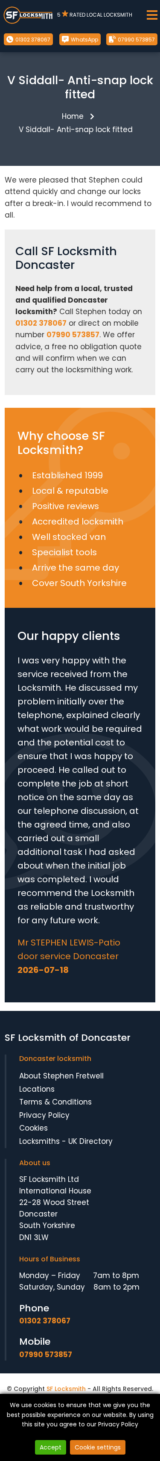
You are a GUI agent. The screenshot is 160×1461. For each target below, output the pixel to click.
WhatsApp (84, 39)
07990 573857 (135, 39)
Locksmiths (39, 1141)
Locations (37, 1089)
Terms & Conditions (55, 1102)
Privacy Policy (44, 1115)
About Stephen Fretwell (61, 1076)
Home (73, 116)
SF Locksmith (66, 1388)
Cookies (33, 1128)
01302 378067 (32, 39)
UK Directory (90, 1141)
